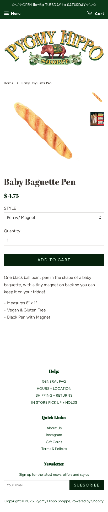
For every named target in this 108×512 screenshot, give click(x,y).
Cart (99, 13)
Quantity (12, 230)
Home (8, 83)
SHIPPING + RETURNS (54, 395)
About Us (54, 428)
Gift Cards (54, 442)
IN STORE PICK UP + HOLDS (54, 402)
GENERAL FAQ (54, 381)
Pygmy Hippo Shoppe (52, 501)
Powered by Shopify (88, 501)
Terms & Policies (54, 449)
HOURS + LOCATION (54, 388)
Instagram (54, 435)
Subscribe (87, 485)
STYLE (10, 208)
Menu (15, 13)
